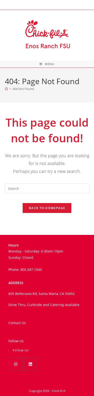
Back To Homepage (47, 208)
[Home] (6, 89)
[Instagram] (15, 364)
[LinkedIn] (30, 364)
